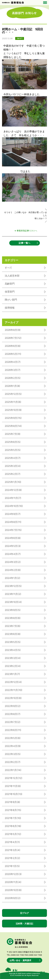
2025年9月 (13, 418)
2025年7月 (12, 434)
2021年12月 (13, 778)
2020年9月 (13, 898)
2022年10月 (13, 698)
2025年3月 (13, 466)
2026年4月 (13, 362)
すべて (8, 267)
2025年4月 (13, 458)
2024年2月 (13, 570)
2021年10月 (13, 794)
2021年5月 (13, 834)
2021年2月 (12, 858)
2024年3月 (13, 562)
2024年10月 (14, 506)
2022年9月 (13, 706)
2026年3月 (12, 370)
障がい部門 (11, 299)
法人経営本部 (12, 275)
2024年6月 (13, 538)
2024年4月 (13, 554)
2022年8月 (12, 714)
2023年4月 (13, 650)
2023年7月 (12, 626)
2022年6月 (13, 730)
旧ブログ (24, 913)
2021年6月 (13, 826)
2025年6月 (13, 442)
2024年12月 (13, 490)
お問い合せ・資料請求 (20, 960)
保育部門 (10, 291)
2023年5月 (13, 642)
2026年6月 (13, 346)
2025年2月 (12, 474)
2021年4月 (12, 842)
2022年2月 (12, 762)
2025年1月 (13, 482)
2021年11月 (13, 786)
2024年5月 (13, 546)
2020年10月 (13, 890)
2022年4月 (13, 746)
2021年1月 (12, 866)
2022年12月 (13, 682)
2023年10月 (13, 602)
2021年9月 (12, 802)
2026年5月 (13, 354)
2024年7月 (13, 530)
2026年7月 (13, 338)
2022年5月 (13, 738)
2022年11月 (13, 690)
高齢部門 (10, 283)
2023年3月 (13, 658)
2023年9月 (13, 610)
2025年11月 (13, 402)
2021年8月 (13, 810)
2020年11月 (13, 882)
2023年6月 (13, 634)
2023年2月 (13, 666)
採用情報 (10, 307)
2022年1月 (13, 770)
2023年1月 (12, 674)
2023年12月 (13, 586)
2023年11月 (13, 594)
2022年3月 (13, 754)
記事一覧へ (24, 243)
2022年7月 (12, 722)
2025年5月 (13, 450)
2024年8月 (13, 522)
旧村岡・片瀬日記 (24, 923)
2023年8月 (13, 618)
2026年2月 (13, 378)
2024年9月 (13, 514)
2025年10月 (13, 410)
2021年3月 (12, 850)
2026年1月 (12, 386)
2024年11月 (13, 498)
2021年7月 (13, 818)
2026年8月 (13, 330)
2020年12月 (13, 874)
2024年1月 (12, 578)
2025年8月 (13, 426)
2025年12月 (13, 394)
